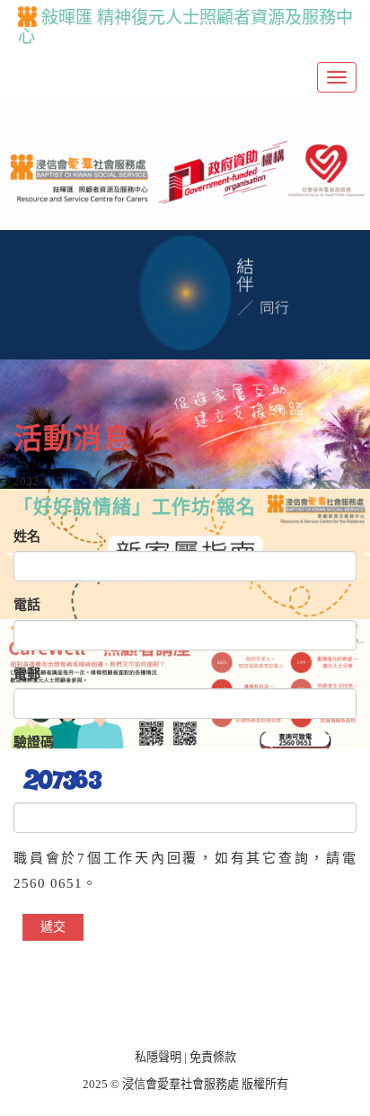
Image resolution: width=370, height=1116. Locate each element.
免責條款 (212, 1057)
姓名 (26, 536)
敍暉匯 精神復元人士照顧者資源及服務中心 (185, 27)
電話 (26, 605)
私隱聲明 (158, 1057)
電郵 (26, 674)
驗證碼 (33, 742)
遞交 (53, 927)
